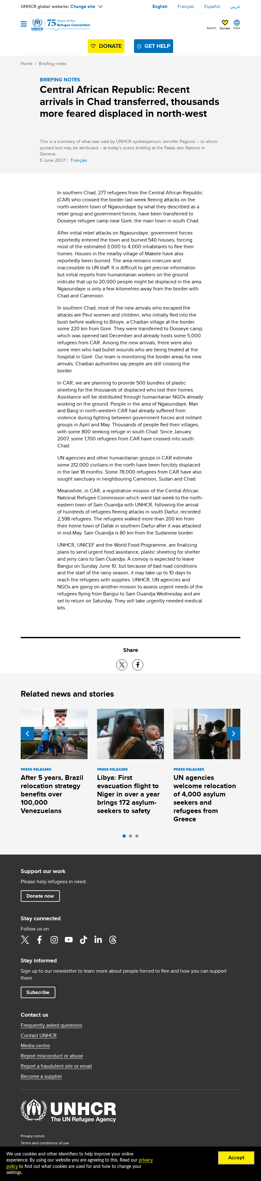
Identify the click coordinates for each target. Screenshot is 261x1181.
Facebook (39, 940)
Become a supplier (41, 1076)
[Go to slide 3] (138, 837)
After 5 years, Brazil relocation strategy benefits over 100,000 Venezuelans (52, 794)
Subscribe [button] (37, 992)
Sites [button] (236, 28)
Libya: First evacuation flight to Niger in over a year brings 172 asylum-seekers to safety (128, 794)
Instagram (54, 940)
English (159, 6)
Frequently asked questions (51, 1025)
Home (26, 63)
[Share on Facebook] (137, 664)
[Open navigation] (24, 24)
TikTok (83, 940)
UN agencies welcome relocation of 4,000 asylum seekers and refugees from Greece (204, 798)
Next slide (233, 733)
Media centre (35, 1045)
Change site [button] (82, 6)
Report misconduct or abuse (52, 1055)
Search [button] (211, 28)
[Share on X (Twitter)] (121, 664)
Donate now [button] (40, 896)
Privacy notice (33, 1136)
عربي (235, 6)
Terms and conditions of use (45, 1143)
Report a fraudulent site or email (56, 1066)
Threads (113, 940)
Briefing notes (53, 63)
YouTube (69, 940)
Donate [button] (225, 28)
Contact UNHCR (39, 1035)
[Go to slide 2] (132, 837)
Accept (236, 1157)
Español (212, 6)
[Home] (53, 25)
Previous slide (27, 733)
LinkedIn (98, 940)
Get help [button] (157, 46)
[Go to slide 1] (126, 837)
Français (186, 6)
